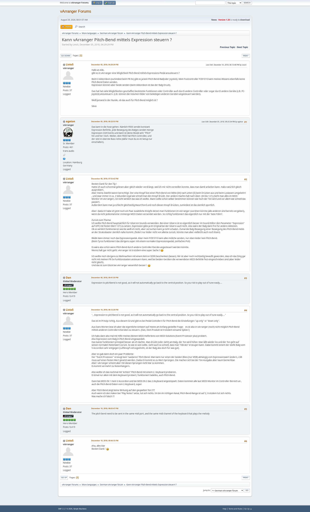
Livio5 (69, 64)
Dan (68, 277)
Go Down (65, 55)
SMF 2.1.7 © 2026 (65, 509)
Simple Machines (80, 509)
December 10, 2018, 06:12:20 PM (104, 309)
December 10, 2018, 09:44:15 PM (104, 440)
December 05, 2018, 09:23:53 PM (104, 121)
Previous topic (227, 47)
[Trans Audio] (64, 158)
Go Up (64, 477)
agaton (70, 121)
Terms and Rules (235, 508)
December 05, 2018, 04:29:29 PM (104, 64)
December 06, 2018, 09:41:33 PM (104, 277)
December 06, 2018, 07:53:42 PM (104, 178)
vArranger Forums (75, 11)
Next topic (242, 47)
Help (225, 508)
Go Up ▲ (248, 508)
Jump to (206, 490)
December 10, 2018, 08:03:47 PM (104, 408)
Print (245, 55)
